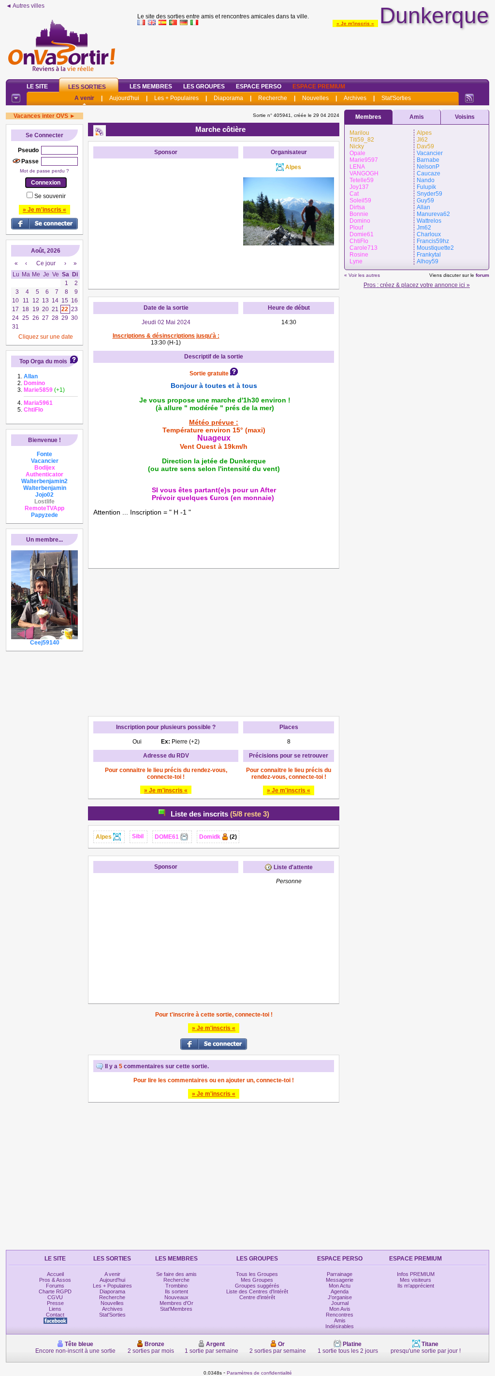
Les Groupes (204, 86)
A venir (84, 98)
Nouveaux (176, 1297)
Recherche (272, 98)
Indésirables (339, 1326)
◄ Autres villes (25, 5)
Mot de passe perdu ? (44, 170)
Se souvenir (50, 196)
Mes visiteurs (415, 1280)
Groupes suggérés (257, 1286)
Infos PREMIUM (416, 1274)
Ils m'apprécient (415, 1286)
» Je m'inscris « (355, 23)
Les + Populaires (176, 98)
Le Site (37, 86)
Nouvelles (315, 98)
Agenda (340, 1291)
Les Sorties (87, 87)
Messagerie (339, 1280)
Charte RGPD (55, 1291)
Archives (355, 98)
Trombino (176, 1286)
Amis (416, 117)
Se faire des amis (176, 1274)
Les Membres (151, 86)
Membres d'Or (176, 1303)
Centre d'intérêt (257, 1297)
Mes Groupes (257, 1280)
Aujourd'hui (124, 98)
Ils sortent (176, 1291)
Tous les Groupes (257, 1274)
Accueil (55, 1274)
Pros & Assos (55, 1280)
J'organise (340, 1297)
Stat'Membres (176, 1309)
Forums (55, 1286)
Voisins (465, 117)
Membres (368, 117)
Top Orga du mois (43, 361)
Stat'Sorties (396, 98)
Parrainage (339, 1274)
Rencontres (339, 1315)
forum (482, 275)
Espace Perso (258, 86)
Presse (55, 1303)
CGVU (55, 1297)
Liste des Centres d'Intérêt (257, 1291)
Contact (55, 1315)
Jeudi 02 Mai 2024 (166, 322)
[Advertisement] (313, 50)
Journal (340, 1303)
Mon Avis (339, 1309)
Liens (55, 1309)
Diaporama (228, 98)
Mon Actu (339, 1286)
